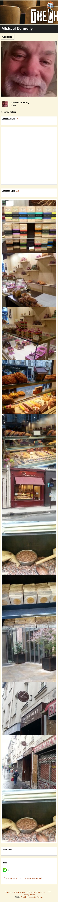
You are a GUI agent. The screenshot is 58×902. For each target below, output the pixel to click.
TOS (50, 892)
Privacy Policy (29, 894)
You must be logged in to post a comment (23, 878)
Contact (8, 892)
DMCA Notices (20, 892)
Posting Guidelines (37, 892)
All (18, 118)
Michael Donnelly (20, 102)
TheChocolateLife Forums (32, 897)
